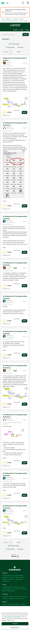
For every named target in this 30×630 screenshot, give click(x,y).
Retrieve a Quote (7, 589)
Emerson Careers (23, 596)
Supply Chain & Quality (14, 598)
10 (7, 535)
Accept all (15, 623)
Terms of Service (15, 589)
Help (27, 29)
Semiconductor (19, 579)
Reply (24, 112)
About (16, 596)
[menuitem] (23, 3)
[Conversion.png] (13, 174)
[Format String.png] (13, 434)
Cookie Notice (17, 616)
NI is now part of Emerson (7, 596)
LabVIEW (21, 21)
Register (15, 29)
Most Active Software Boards (9, 21)
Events (22, 598)
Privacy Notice (8, 616)
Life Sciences (11, 579)
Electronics (11, 577)
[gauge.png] (15, 520)
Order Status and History (19, 587)
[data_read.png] (15, 102)
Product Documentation (14, 604)
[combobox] (11, 34)
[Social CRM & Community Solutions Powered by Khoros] (14, 555)
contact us (11, 14)
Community (8, 19)
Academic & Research (7, 575)
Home (2, 19)
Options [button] (24, 63)
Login (21, 29)
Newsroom (5, 598)
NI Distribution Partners (7, 587)
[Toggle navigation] (8, 3)
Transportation (6, 581)
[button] (4, 112)
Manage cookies (15, 627)
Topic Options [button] (5, 39)
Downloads (4, 604)
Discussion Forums (18, 19)
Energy (17, 577)
